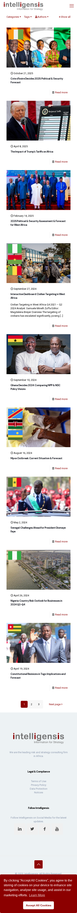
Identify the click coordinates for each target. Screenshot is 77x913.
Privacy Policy (38, 784)
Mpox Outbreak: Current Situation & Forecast (36, 458)
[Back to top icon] (38, 864)
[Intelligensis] (23, 6)
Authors (41, 16)
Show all (65, 16)
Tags (27, 16)
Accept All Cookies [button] (38, 905)
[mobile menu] (71, 6)
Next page (55, 704)
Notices (38, 792)
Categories (13, 16)
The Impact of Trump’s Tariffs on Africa (31, 151)
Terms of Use (38, 781)
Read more (61, 92)
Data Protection (38, 788)
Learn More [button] (37, 895)
